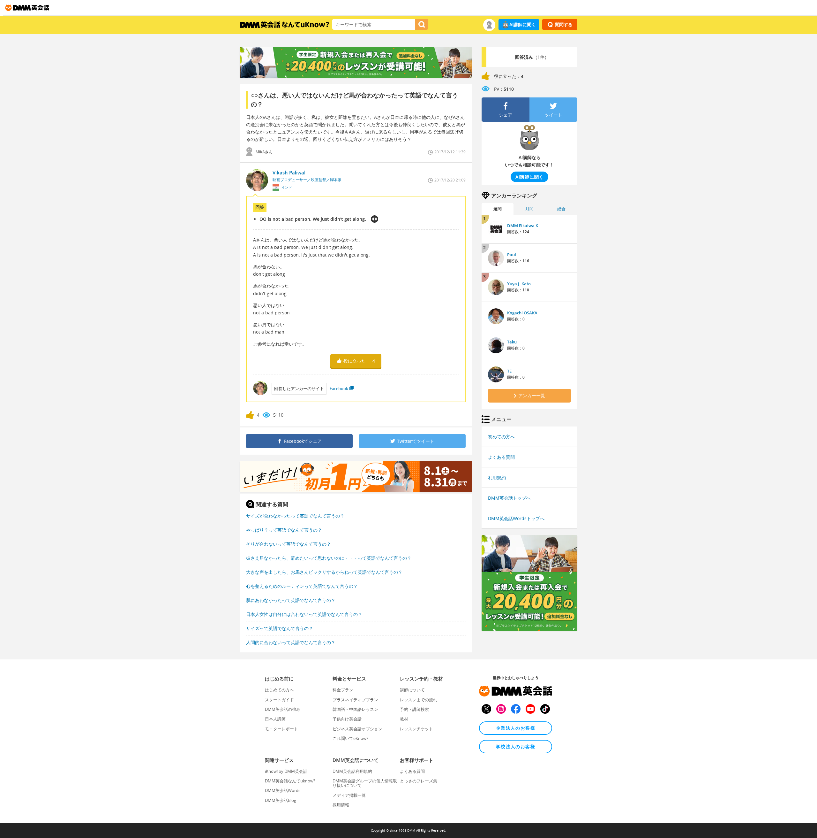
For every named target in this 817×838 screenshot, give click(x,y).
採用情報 (341, 805)
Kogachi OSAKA (522, 313)
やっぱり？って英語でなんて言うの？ (284, 530)
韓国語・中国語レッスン (355, 709)
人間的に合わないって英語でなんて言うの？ (290, 642)
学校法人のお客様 (515, 746)
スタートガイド (279, 700)
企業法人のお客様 (515, 728)
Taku (512, 342)
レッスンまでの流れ (418, 700)
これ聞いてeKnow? (350, 738)
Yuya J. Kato (519, 284)
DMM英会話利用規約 (352, 771)
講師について (412, 690)
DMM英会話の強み (282, 709)
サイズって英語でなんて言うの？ (279, 628)
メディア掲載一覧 (349, 795)
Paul (511, 255)
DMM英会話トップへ (509, 498)
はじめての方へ (279, 690)
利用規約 (497, 477)
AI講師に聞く (522, 24)
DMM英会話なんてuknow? (290, 781)
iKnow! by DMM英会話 (286, 771)
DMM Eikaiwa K (522, 225)
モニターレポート (281, 729)
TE (509, 371)
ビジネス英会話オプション (357, 729)
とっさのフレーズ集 (418, 781)
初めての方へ (501, 437)
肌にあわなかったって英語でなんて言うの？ (290, 600)
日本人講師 (275, 719)
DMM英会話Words (282, 790)
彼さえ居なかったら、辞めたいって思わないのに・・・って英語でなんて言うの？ (328, 558)
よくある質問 (501, 457)
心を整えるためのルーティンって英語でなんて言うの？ (302, 586)
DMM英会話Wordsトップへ (516, 518)
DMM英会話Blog (280, 800)
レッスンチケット (416, 729)
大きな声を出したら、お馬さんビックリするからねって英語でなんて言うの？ (324, 572)
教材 (404, 719)
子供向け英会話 (347, 719)
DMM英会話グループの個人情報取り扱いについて (365, 783)
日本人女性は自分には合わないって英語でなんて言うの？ (304, 614)
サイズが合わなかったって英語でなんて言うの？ (295, 516)
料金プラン (343, 690)
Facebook (339, 388)
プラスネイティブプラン (355, 700)
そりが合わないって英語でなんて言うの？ (288, 544)
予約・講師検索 (414, 709)
